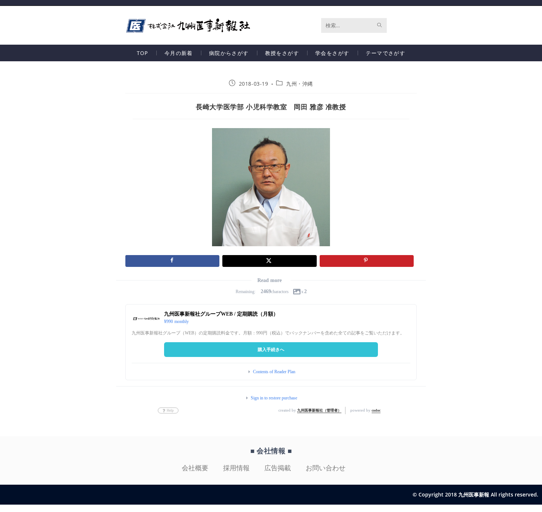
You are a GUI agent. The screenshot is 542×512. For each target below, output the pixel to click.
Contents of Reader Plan (274, 372)
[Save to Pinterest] (367, 261)
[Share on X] (269, 261)
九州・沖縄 (299, 83)
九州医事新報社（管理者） (319, 410)
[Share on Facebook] (172, 261)
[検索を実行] (380, 25)
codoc (376, 410)
